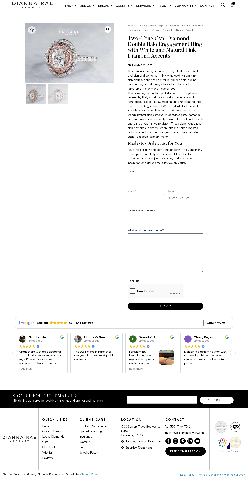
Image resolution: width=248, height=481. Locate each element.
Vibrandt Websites (91, 474)
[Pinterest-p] (183, 441)
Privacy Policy (187, 474)
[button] (108, 29)
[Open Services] (153, 5)
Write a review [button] (216, 323)
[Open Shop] (75, 5)
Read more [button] (26, 368)
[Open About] (170, 5)
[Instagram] (175, 441)
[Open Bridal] (111, 5)
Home (130, 25)
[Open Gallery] (132, 5)
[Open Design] (93, 5)
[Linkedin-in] (190, 441)
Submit (165, 306)
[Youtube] (197, 441)
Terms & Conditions (209, 474)
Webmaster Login (234, 474)
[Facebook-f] (168, 441)
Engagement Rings (153, 25)
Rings (138, 25)
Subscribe (216, 400)
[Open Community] (195, 5)
